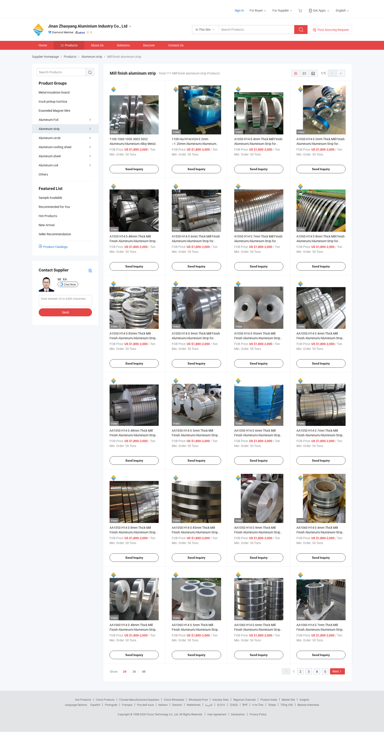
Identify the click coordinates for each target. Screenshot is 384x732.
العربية (208, 704)
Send (65, 312)
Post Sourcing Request (333, 30)
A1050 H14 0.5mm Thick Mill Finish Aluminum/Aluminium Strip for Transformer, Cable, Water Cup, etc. (320, 143)
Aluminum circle (49, 138)
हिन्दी (244, 704)
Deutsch (177, 704)
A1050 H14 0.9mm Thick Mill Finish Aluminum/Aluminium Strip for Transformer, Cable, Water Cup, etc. (196, 338)
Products (71, 45)
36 (134, 671)
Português (111, 704)
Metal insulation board (54, 92)
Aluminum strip (49, 129)
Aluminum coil (48, 165)
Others (43, 174)
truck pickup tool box (53, 101)
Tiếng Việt (286, 704)
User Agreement (216, 714)
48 (144, 671)
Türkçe (272, 704)
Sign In (239, 10)
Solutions (123, 45)
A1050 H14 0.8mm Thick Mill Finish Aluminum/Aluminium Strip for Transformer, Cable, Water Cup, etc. (320, 241)
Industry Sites (220, 699)
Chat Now (70, 284)
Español (95, 704)
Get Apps (319, 10)
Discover (149, 45)
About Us (97, 45)
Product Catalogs (55, 247)
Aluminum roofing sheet (55, 147)
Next (335, 671)
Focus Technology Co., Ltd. (163, 714)
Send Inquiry (134, 169)
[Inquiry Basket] (300, 10)
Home (43, 45)
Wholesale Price (198, 699)
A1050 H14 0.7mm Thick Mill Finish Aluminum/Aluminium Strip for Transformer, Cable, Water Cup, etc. (258, 241)
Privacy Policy (258, 714)
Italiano (163, 704)
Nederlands (193, 704)
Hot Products (83, 699)
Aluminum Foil (48, 120)
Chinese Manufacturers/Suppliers (139, 699)
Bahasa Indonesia (308, 704)
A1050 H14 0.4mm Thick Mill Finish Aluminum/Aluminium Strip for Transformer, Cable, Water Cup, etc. (258, 143)
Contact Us (176, 45)
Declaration (238, 714)
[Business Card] (90, 270)
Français (127, 704)
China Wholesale (174, 699)
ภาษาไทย (257, 704)
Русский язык (145, 704)
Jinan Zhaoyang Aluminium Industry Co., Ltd (87, 26)
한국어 (221, 704)
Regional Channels (244, 699)
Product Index (268, 699)
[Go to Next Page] (341, 73)
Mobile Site (288, 699)
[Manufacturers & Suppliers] (60, 9)
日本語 (234, 704)
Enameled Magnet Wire (54, 110)
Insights (304, 699)
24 (124, 671)
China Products (105, 699)
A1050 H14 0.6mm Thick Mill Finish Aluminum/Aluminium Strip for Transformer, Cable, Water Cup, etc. (196, 241)
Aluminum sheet (50, 156)
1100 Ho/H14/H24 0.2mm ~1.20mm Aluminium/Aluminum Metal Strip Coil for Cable (194, 143)
